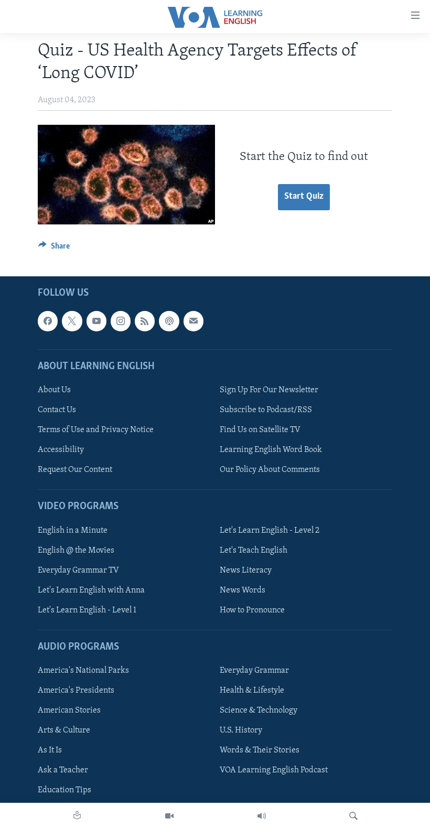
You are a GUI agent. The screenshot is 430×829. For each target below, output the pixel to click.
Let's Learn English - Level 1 (87, 610)
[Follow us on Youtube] (96, 321)
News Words (242, 590)
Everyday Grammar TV (78, 570)
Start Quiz (304, 196)
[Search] (353, 816)
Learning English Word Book (271, 450)
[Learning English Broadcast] (261, 816)
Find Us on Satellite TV (260, 430)
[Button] (54, 249)
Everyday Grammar (254, 670)
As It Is (50, 751)
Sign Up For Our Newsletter (269, 390)
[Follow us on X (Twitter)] (72, 321)
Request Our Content (75, 470)
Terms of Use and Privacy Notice (96, 430)
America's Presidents (76, 690)
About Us (54, 390)
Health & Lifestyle (252, 690)
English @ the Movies (76, 550)
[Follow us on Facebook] (48, 321)
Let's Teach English (253, 550)
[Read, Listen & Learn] (77, 816)
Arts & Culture (64, 731)
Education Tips (64, 791)
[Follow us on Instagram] (121, 321)
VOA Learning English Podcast (274, 771)
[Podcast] (169, 321)
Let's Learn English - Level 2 (269, 530)
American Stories (69, 710)
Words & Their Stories (259, 751)
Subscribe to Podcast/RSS (266, 410)
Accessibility (61, 450)
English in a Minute (73, 530)
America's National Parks (83, 670)
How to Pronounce (252, 610)
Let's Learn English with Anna (91, 590)
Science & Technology (258, 710)
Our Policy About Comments (270, 470)
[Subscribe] (193, 321)
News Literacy (246, 570)
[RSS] (145, 321)
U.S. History (241, 731)
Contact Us (57, 410)
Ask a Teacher (63, 771)
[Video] (169, 816)
